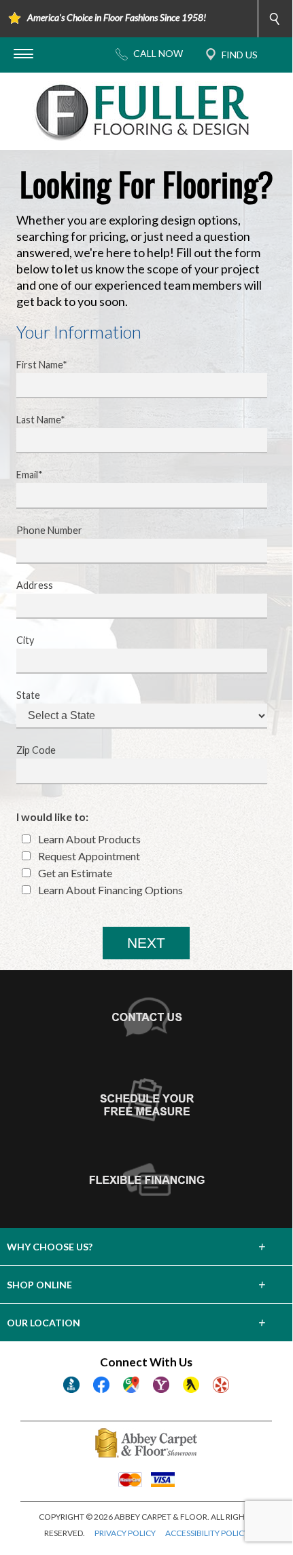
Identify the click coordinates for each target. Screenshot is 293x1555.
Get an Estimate (74, 872)
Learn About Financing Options (109, 889)
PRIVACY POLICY (125, 1533)
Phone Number (49, 530)
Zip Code (36, 750)
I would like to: (52, 816)
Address (34, 585)
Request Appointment (88, 855)
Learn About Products (88, 838)
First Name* (41, 364)
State (28, 695)
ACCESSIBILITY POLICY (207, 1533)
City (25, 640)
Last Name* (40, 419)
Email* (29, 474)
